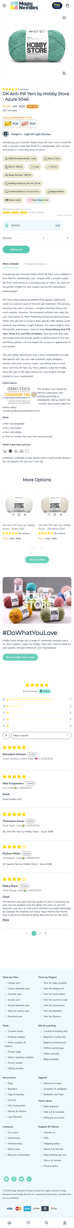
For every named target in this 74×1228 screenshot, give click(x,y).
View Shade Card (40, 200)
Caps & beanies (16, 1094)
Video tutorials (51, 1053)
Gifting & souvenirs (54, 1117)
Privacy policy (51, 1166)
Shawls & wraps (52, 1083)
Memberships (15, 1143)
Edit (58, 225)
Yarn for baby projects (55, 983)
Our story (13, 1132)
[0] (67, 6)
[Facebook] (6, 1179)
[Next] (41, 547)
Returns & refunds (53, 1149)
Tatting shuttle (15, 1068)
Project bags (14, 1051)
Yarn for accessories (54, 1005)
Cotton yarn (14, 983)
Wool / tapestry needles (20, 1057)
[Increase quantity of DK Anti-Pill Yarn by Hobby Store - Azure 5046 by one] (67, 238)
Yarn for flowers (52, 1016)
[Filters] (6, 735)
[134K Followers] (14, 1179)
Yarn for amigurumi (54, 988)
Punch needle (15, 1062)
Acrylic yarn (14, 999)
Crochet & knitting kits (55, 1031)
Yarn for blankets (53, 1011)
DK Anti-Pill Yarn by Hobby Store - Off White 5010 (54, 527)
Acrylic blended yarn (18, 1005)
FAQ (46, 1138)
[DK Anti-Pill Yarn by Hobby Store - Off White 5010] (55, 504)
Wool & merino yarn (18, 1011)
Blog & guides (51, 1059)
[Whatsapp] (29, 1179)
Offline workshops (54, 1048)
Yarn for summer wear (55, 999)
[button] (10, 89)
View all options (37, 559)
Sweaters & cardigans (55, 1089)
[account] (65, 1223)
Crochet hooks (15, 1031)
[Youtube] (21, 1179)
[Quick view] (25, 515)
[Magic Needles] (24, 5)
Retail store (14, 1149)
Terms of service (52, 1160)
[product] (9, 1223)
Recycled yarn (15, 1016)
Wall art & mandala (54, 1112)
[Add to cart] (19, 515)
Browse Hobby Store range (20, 657)
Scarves (12, 1100)
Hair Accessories (16, 1105)
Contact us (49, 1132)
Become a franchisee (19, 1154)
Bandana (12, 1089)
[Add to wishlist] (64, 18)
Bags (10, 1083)
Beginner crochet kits (55, 1037)
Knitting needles (16, 1037)
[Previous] (32, 547)
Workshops (14, 1138)
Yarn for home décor (54, 994)
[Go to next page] (46, 933)
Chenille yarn (15, 994)
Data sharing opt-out (55, 1154)
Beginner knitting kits (55, 1042)
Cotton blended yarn (19, 988)
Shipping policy (52, 1143)
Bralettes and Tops (54, 1094)
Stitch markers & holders (15, 1044)
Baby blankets (51, 1106)
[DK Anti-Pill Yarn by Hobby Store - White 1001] (19, 504)
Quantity (7, 238)
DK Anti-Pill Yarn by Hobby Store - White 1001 (19, 527)
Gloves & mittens (17, 1111)
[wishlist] (28, 1223)
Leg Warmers (15, 1116)
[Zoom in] (64, 73)
